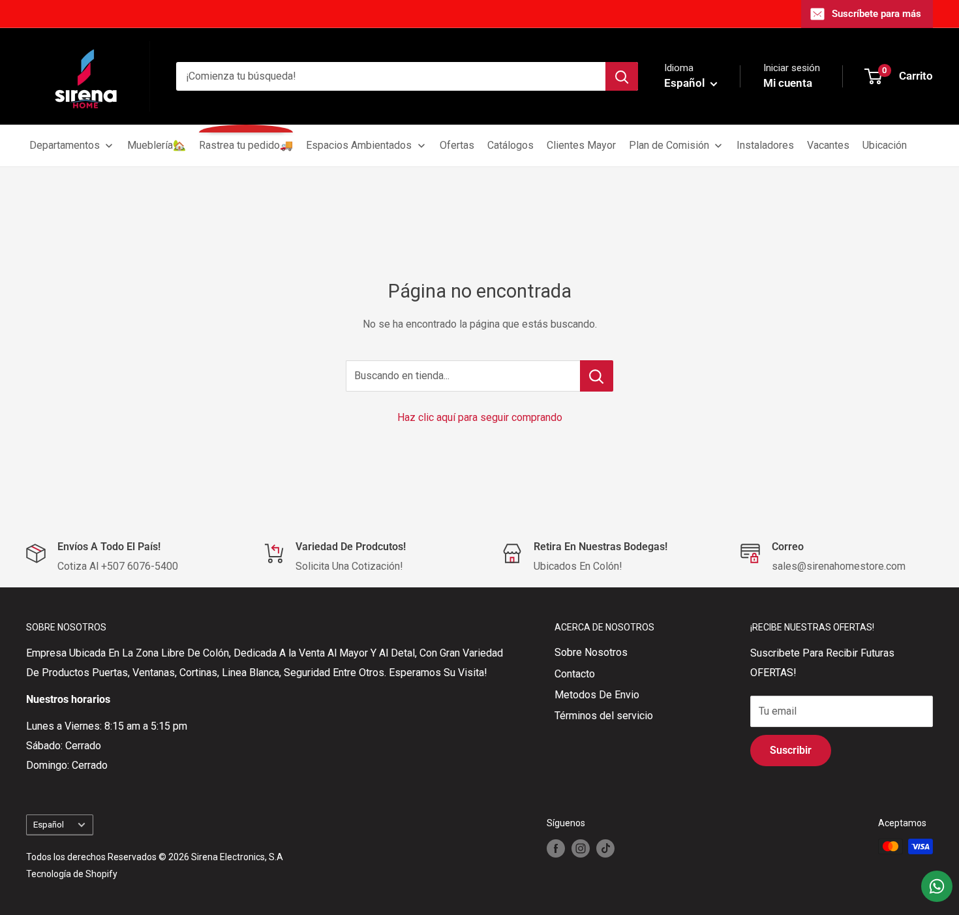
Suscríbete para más (876, 14)
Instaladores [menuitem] (765, 145)
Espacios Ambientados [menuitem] (359, 145)
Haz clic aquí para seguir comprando (479, 417)
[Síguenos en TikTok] (605, 848)
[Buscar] (621, 76)
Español (48, 824)
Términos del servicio (604, 715)
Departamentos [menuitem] (64, 145)
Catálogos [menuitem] (510, 145)
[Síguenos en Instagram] (580, 848)
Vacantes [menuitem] (828, 145)
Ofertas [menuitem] (457, 145)
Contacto (575, 674)
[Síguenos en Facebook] (556, 848)
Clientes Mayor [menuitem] (581, 145)
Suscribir (791, 750)
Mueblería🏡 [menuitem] (156, 145)
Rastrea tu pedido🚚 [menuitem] (246, 145)
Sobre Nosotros (591, 652)
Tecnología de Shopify (71, 874)
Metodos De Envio (597, 695)
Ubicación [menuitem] (884, 145)
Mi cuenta (787, 82)
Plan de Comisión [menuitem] (669, 145)
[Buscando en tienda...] (596, 376)
